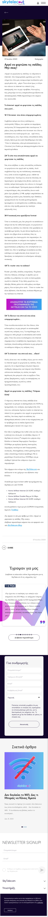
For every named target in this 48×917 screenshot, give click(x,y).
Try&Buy (14, 509)
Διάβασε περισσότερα (24, 637)
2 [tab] (24, 827)
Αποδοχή (10, 910)
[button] (38, 2)
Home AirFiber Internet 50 (18, 499)
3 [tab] (25, 827)
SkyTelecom (31, 469)
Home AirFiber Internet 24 (18, 490)
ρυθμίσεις (40, 902)
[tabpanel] (24, 605)
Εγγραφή (42, 870)
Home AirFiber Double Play (18, 496)
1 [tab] (22, 827)
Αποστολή (24, 724)
